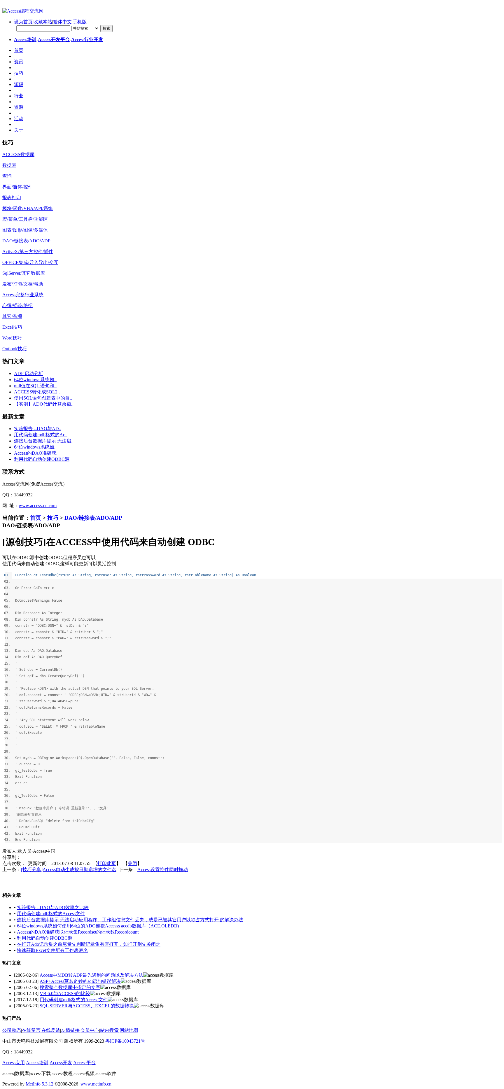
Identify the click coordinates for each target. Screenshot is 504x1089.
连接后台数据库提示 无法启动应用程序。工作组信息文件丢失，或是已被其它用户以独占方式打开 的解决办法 (130, 919)
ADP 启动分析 (28, 373)
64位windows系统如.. (35, 379)
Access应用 (13, 1062)
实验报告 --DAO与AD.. (37, 428)
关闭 (132, 863)
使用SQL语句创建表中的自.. (43, 397)
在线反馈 (50, 1030)
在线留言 (31, 1030)
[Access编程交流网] (22, 10)
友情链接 (70, 1030)
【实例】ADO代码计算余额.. (44, 404)
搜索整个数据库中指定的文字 (70, 987)
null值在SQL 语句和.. (35, 385)
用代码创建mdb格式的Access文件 (51, 913)
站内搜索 (109, 1030)
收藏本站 (43, 21)
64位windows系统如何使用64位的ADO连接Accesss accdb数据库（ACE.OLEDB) (98, 925)
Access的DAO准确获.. (36, 453)
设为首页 (23, 21)
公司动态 (11, 1030)
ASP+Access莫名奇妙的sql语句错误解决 (80, 981)
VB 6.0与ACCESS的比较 (65, 993)
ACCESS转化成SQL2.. (37, 391)
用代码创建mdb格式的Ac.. (40, 434)
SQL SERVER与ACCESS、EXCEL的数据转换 (87, 1005)
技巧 (52, 518)
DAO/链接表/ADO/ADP (93, 518)
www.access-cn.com (38, 505)
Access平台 (84, 1062)
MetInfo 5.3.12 (39, 1083)
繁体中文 (62, 21)
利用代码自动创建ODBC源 (41, 459)
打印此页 (106, 863)
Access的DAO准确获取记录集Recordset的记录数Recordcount (78, 931)
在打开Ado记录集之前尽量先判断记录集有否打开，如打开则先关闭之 (88, 944)
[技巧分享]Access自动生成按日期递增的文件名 (68, 869)
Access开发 (61, 1062)
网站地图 (129, 1030)
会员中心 (89, 1030)
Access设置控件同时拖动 (162, 869)
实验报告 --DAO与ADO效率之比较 (53, 907)
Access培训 (25, 39)
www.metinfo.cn (95, 1083)
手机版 (80, 21)
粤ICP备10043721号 (125, 1041)
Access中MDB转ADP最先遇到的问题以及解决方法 (91, 975)
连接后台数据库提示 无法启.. (44, 440)
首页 (35, 518)
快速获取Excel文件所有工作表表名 (52, 950)
